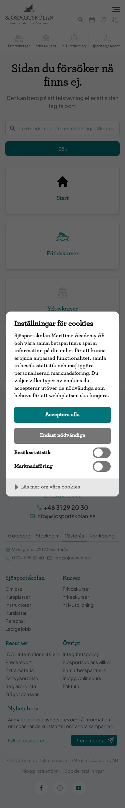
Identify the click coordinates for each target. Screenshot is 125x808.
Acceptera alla (62, 414)
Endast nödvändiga (62, 435)
